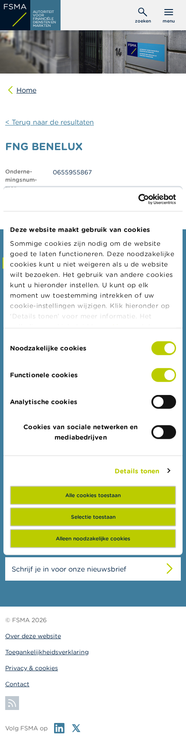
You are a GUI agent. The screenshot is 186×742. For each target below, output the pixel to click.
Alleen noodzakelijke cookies (93, 538)
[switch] (163, 375)
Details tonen (137, 470)
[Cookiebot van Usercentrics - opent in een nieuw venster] (138, 199)
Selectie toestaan (93, 517)
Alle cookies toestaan (93, 495)
